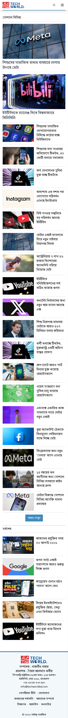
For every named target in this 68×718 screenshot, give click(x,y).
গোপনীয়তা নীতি (27, 693)
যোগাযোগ (44, 693)
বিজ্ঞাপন (21, 704)
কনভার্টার (46, 704)
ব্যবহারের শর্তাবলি (23, 699)
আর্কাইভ (33, 704)
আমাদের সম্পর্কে (45, 699)
